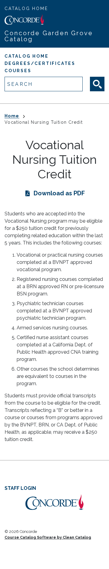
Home (12, 115)
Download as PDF (59, 193)
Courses (18, 70)
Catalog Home (26, 8)
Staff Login (20, 488)
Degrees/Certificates (40, 63)
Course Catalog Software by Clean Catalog (48, 537)
